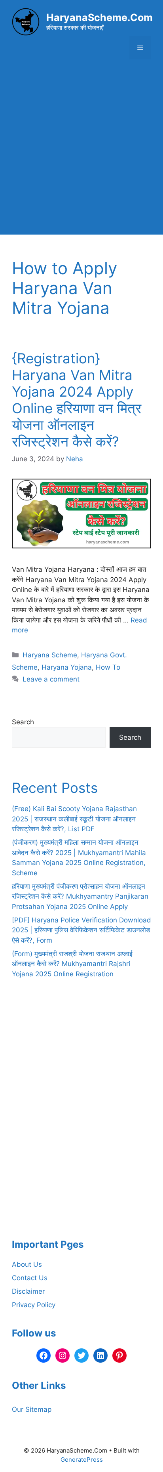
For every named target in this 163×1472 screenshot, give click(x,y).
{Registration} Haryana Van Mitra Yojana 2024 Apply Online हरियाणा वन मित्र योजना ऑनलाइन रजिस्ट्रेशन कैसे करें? (76, 400)
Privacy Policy (33, 1305)
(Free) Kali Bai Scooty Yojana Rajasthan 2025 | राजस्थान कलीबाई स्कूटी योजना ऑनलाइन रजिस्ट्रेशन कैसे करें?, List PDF (74, 819)
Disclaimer (28, 1291)
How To (108, 667)
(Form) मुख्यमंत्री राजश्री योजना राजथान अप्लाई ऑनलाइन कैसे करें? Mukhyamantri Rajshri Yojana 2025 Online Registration (72, 964)
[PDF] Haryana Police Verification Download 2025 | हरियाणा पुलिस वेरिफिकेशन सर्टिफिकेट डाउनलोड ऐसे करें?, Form (81, 930)
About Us (27, 1264)
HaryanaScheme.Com (99, 17)
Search (23, 722)
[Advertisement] (81, 153)
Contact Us (29, 1278)
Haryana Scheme (50, 655)
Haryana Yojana (67, 667)
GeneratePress (82, 1459)
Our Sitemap (31, 1409)
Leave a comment (51, 679)
